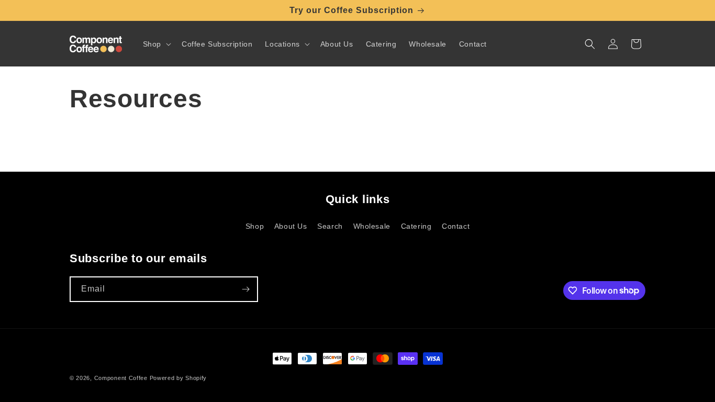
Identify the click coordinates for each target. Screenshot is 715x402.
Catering (416, 226)
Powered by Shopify (178, 378)
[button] (156, 44)
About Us (290, 226)
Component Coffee (121, 378)
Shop (254, 226)
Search (330, 226)
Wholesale (371, 226)
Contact (456, 226)
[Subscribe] (245, 289)
